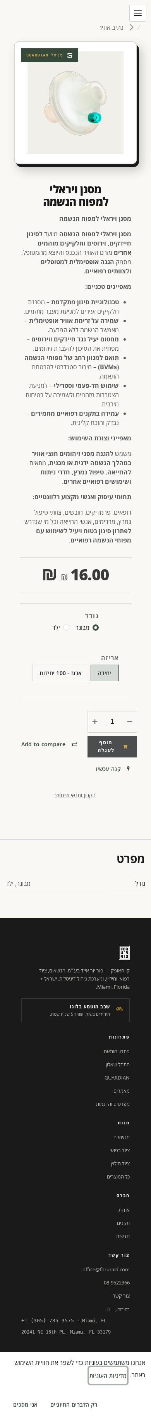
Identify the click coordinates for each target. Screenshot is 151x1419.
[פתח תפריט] (137, 13)
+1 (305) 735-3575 (47, 1320)
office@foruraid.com (106, 1269)
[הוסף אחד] (96, 721)
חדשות (123, 1236)
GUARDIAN (117, 1077)
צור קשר (121, 1295)
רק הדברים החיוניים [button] (74, 1404)
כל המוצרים (118, 1176)
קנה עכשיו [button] (108, 769)
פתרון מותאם (117, 1051)
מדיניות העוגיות (108, 1375)
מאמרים (121, 1090)
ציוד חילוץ (120, 1163)
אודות (124, 1209)
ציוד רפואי (120, 1150)
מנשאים (121, 1137)
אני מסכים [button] (25, 1404)
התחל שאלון (118, 1064)
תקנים (123, 1222)
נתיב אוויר (112, 27)
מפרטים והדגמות (113, 1103)
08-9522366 (117, 1282)
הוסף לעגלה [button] (106, 746)
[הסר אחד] (128, 721)
